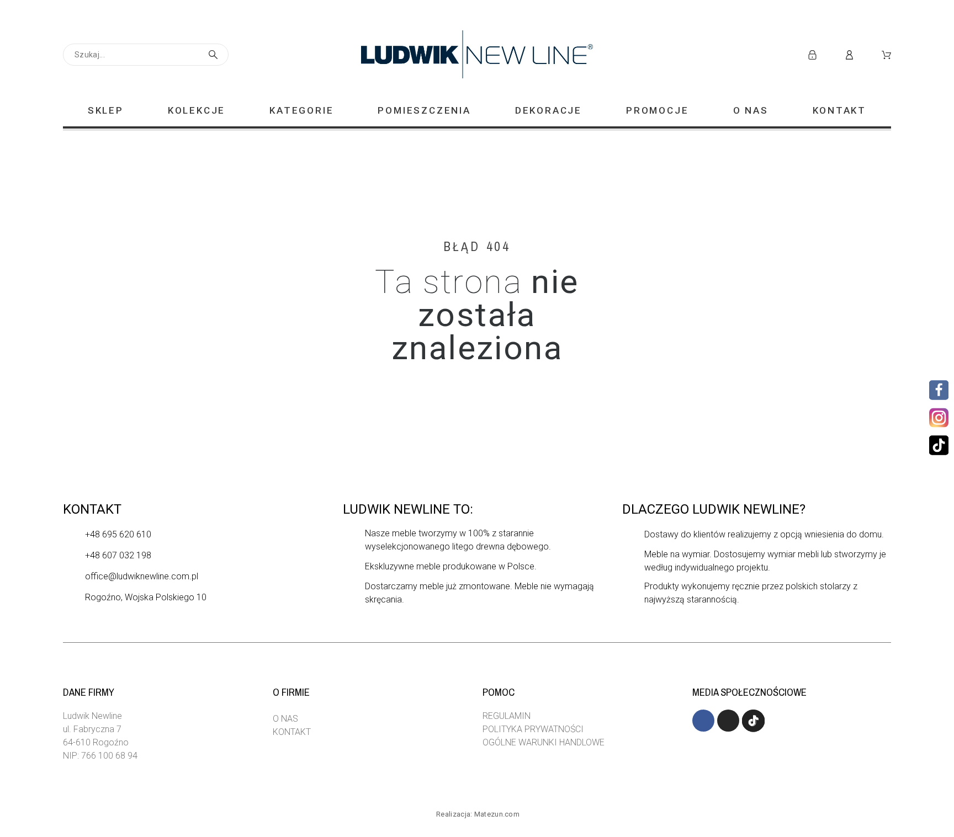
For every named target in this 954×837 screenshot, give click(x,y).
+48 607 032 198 (118, 555)
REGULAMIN (507, 716)
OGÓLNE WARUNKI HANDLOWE (544, 742)
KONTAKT (292, 732)
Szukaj (215, 55)
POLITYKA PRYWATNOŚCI (533, 729)
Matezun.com (497, 814)
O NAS (285, 718)
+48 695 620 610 (118, 534)
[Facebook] (938, 389)
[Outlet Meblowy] (477, 54)
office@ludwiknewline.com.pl (141, 576)
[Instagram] (937, 417)
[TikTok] (938, 445)
